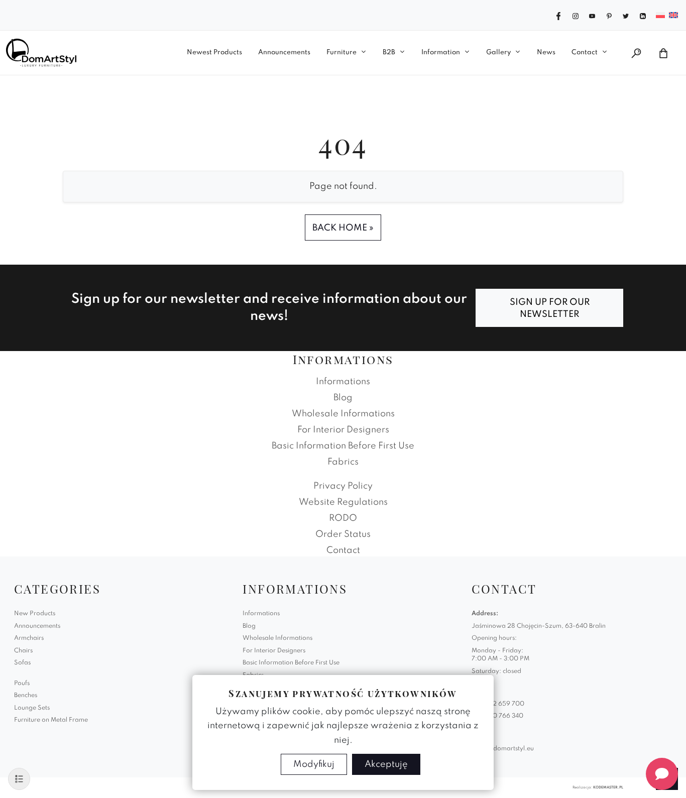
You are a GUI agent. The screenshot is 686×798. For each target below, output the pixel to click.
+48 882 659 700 (498, 704)
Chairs (23, 651)
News (546, 52)
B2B (389, 52)
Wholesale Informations (343, 413)
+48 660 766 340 (497, 716)
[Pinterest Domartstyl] (609, 15)
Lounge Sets (32, 708)
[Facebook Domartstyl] (558, 15)
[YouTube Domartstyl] (592, 15)
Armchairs (29, 638)
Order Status (343, 534)
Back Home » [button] (343, 228)
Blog (343, 397)
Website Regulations (343, 502)
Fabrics (343, 462)
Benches (25, 696)
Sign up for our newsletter (550, 308)
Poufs (22, 683)
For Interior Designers (343, 429)
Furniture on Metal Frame (51, 720)
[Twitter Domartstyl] (626, 15)
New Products (34, 614)
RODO (343, 518)
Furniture (341, 52)
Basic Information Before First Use (343, 445)
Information (440, 52)
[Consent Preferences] (19, 779)
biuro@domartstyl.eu (503, 749)
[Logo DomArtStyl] (41, 53)
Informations (343, 381)
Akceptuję (386, 764)
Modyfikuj (313, 764)
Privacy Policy (343, 486)
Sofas (22, 663)
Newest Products (214, 52)
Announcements (284, 52)
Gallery (498, 52)
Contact (584, 52)
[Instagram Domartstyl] (575, 15)
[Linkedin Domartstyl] (643, 15)
